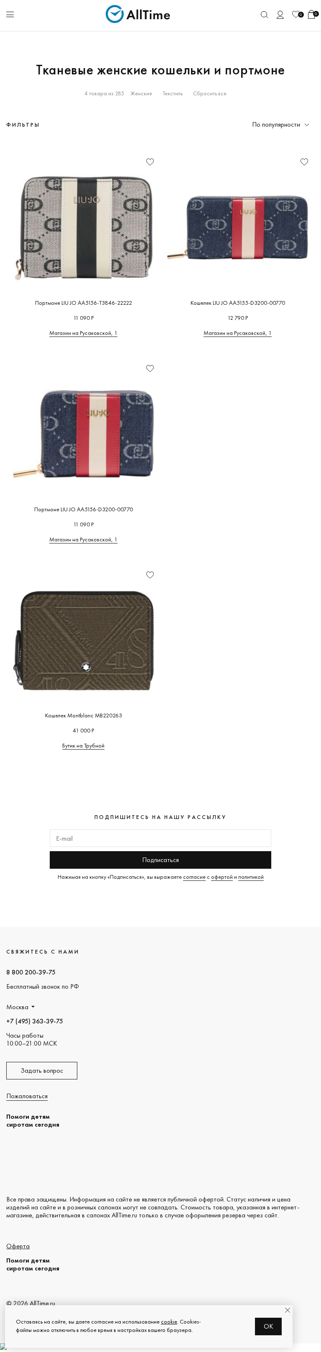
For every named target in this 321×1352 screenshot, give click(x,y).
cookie (169, 1321)
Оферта (18, 1246)
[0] (296, 14)
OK (268, 1326)
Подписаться (160, 859)
